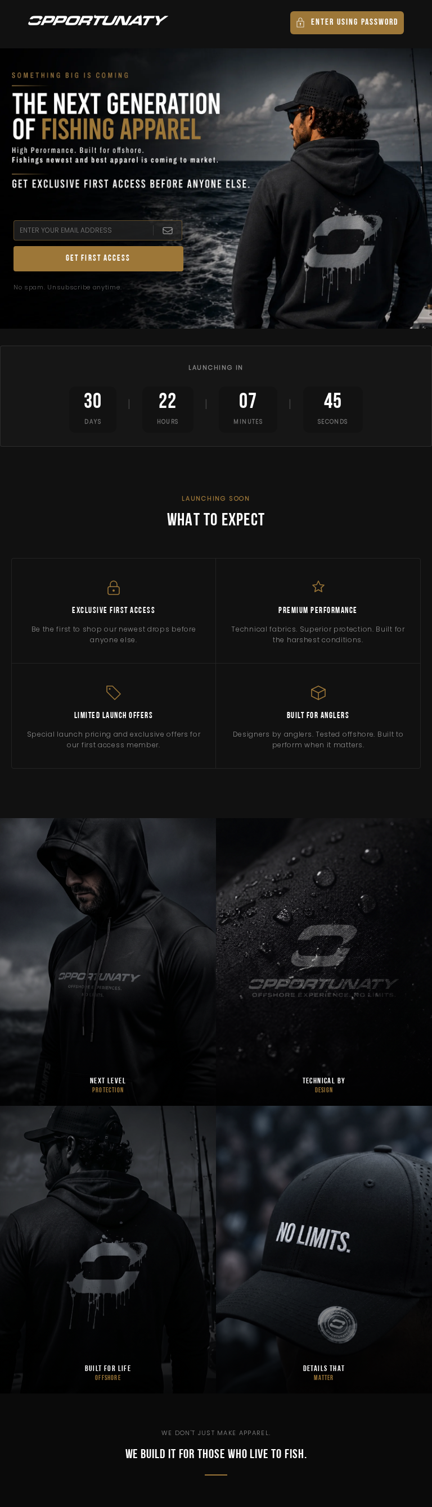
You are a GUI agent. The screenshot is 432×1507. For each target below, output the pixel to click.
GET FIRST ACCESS (98, 259)
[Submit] (167, 230)
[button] (347, 23)
